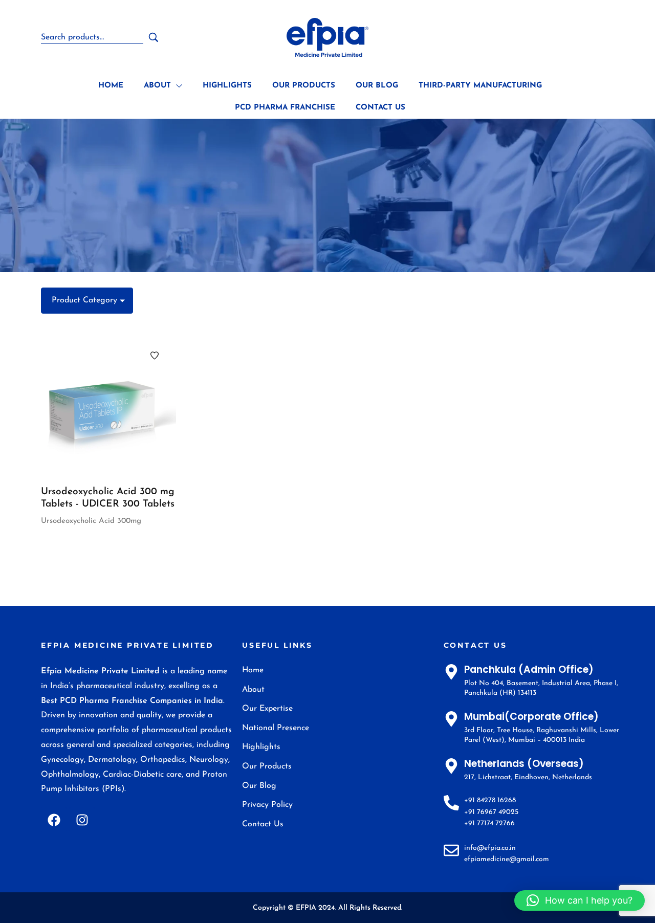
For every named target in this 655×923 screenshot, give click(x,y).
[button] (579, 900)
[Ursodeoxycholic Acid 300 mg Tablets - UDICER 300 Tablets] (108, 405)
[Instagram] (82, 819)
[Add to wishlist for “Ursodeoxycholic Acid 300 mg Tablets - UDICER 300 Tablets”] (154, 355)
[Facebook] (54, 819)
